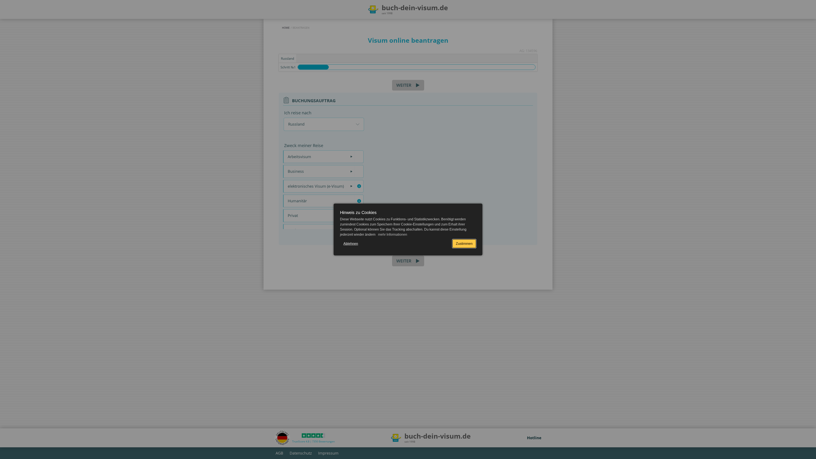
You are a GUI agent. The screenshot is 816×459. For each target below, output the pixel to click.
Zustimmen (464, 243)
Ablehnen (350, 243)
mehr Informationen (392, 234)
